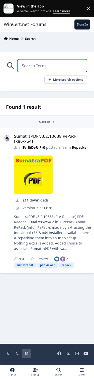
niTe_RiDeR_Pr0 (32, 147)
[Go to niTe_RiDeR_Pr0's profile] (7, 138)
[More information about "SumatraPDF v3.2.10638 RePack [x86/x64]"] (33, 175)
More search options (68, 80)
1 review (41, 259)
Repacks (79, 147)
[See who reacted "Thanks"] (62, 259)
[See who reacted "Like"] (56, 259)
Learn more (9, 8)
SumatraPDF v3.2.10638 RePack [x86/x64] (45, 138)
